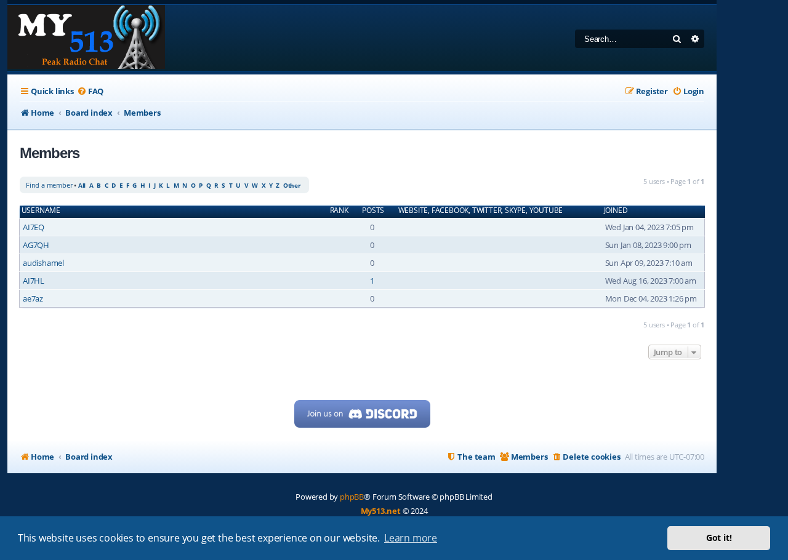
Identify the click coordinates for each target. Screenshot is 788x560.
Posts (373, 210)
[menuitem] (90, 91)
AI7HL (33, 280)
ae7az (33, 298)
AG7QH (36, 244)
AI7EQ (33, 227)
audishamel (43, 262)
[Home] (86, 38)
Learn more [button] (410, 538)
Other (292, 185)
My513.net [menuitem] (381, 510)
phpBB (352, 496)
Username (41, 210)
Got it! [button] (719, 537)
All (82, 185)
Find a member (49, 185)
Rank (339, 210)
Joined (616, 210)
